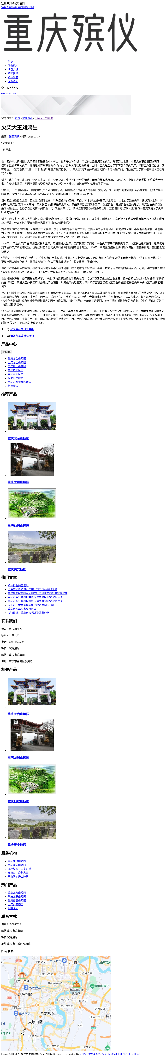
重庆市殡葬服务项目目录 (22, 608)
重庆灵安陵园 (15, 370)
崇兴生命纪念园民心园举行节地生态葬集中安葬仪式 (37, 593)
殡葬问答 (13, 77)
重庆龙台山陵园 (17, 358)
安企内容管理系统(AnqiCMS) (96, 1054)
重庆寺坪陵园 (15, 374)
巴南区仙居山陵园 (18, 876)
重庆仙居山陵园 (17, 366)
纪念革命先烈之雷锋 (22, 329)
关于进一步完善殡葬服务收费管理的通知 (31, 605)
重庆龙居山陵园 (17, 362)
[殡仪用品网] (70, 55)
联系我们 (17, 7)
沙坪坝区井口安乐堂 (19, 869)
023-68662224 (8, 93)
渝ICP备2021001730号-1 (126, 1054)
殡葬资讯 (13, 73)
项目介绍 (6, 7)
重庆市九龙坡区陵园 (19, 382)
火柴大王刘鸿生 (44, 118)
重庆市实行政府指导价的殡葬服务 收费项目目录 (35, 597)
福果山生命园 (15, 378)
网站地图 (28, 7)
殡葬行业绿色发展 (18, 585)
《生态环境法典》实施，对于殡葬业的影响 (32, 589)
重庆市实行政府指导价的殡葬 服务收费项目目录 (35, 601)
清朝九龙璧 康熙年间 (22, 335)
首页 (10, 61)
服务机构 (13, 65)
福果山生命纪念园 (18, 872)
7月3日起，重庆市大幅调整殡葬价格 (28, 612)
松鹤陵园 (13, 386)
